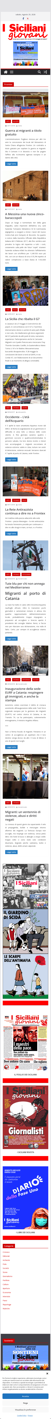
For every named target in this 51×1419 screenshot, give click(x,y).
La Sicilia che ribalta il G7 (22, 322)
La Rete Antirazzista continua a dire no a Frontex (25, 515)
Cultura (5, 1288)
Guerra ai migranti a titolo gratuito (23, 136)
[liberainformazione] (44, 6)
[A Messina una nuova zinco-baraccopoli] (25, 189)
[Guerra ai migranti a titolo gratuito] (25, 106)
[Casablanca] (32, 2)
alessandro (22, 416)
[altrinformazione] (37, 13)
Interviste (6, 1300)
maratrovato (22, 582)
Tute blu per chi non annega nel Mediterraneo (25, 589)
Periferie (6, 1284)
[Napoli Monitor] (3, 9)
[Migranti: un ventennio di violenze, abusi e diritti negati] (25, 780)
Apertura (6, 1292)
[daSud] (38, 2)
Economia (7, 1296)
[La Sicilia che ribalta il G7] (25, 294)
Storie (25, 411)
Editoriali (6, 1259)
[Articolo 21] (24, 2)
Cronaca (16, 411)
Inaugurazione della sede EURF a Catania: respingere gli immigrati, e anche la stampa (24, 698)
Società (15, 125)
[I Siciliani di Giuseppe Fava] (11, 13)
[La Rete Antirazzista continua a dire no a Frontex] (25, 485)
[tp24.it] (45, 9)
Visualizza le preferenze (25, 1409)
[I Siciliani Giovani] (6, 75)
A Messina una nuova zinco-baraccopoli (24, 219)
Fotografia (26, 578)
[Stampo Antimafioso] (32, 9)
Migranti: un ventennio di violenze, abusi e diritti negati (22, 819)
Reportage (26, 683)
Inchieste (6, 1264)
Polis (15, 313)
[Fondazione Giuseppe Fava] (5, 13)
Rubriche (6, 1312)
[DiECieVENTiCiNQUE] (9, 6)
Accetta (25, 1396)
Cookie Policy (21, 1415)
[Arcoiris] (15, 2)
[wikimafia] (1, 13)
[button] (47, 1373)
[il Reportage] (32, 6)
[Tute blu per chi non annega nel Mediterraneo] (25, 559)
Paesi (5, 1304)
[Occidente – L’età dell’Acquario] (25, 392)
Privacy (30, 1415)
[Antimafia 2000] (5, 2)
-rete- (8, 125)
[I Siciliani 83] (20, 13)
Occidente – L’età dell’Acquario (17, 422)
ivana (20, 129)
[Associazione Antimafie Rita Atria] (17, 9)
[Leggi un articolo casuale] (45, 75)
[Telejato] (39, 9)
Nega (25, 1403)
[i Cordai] (22, 6)
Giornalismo (7, 1280)
